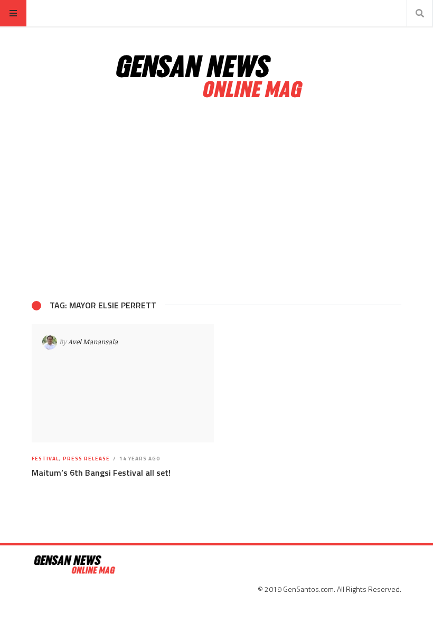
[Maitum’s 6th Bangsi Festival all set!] (123, 383)
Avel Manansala (93, 341)
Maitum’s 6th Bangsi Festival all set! (101, 472)
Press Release (86, 458)
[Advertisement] (216, 199)
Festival (45, 458)
